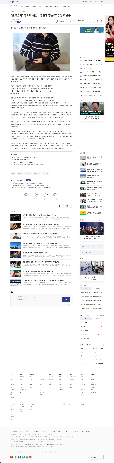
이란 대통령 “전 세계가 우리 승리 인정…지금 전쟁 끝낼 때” (38, 271)
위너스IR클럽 (62, 404)
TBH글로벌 (85, 330)
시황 (11, 379)
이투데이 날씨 (71, 404)
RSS (102, 1)
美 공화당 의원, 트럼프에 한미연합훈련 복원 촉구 (35, 253)
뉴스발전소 (22, 404)
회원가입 (86, 1)
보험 (21, 382)
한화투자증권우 (86, 338)
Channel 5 (52, 404)
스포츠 (11, 419)
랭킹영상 (31, 409)
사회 (82, 374)
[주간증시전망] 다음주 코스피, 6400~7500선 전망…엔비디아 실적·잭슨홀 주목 (44, 280)
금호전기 (85, 326)
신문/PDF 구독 (96, 1)
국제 (60, 374)
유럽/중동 (61, 389)
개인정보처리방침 (35, 431)
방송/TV (12, 409)
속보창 (91, 1)
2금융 (21, 384)
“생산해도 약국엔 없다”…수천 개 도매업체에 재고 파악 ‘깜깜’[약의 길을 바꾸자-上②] (31, 187)
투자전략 (98, 288)
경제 (50, 374)
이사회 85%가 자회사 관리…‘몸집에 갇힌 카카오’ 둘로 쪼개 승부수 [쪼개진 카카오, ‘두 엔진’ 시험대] (94, 207)
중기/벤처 (64, 6)
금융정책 (22, 377)
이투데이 (12, 11)
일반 (69, 6)
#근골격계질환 (37, 173)
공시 (11, 377)
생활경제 (51, 382)
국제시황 (12, 397)
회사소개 (21, 431)
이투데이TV (32, 404)
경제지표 (51, 379)
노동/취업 (83, 384)
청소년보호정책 (45, 431)
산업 (15, 6)
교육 (82, 379)
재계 (22, 6)
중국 (60, 384)
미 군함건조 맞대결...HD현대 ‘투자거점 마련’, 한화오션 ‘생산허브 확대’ (94, 171)
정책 (31, 382)
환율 (11, 394)
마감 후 (92, 387)
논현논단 (93, 377)
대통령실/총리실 (73, 377)
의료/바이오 (56, 6)
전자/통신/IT (28, 6)
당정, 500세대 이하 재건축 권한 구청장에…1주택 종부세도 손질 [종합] (41, 224)
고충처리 (53, 431)
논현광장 (93, 379)
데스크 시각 (93, 384)
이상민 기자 (13, 21)
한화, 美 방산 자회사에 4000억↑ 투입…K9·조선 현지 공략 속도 (40, 243)
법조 (82, 377)
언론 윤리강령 (30, 444)
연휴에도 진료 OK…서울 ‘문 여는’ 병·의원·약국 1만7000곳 (25, 157)
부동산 (31, 374)
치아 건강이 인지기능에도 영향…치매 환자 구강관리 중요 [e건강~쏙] (28, 183)
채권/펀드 (12, 392)
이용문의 (59, 431)
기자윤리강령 (36, 444)
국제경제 (60, 377)
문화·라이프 (12, 404)
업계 (31, 379)
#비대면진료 (45, 173)
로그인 (82, 1)
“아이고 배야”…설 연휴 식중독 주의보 (21, 160)
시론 (92, 382)
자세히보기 (28, 180)
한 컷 (21, 414)
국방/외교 (72, 382)
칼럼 (92, 389)
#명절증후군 (28, 173)
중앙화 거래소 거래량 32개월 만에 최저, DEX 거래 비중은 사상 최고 (27, 164)
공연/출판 (12, 416)
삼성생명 (85, 334)
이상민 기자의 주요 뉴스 (18, 180)
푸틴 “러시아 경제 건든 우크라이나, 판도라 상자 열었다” (95, 95)
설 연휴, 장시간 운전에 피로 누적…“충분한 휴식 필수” (24, 162)
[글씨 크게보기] (101, 21)
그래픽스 (22, 411)
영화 (11, 411)
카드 (21, 387)
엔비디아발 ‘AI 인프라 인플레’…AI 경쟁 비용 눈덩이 (94, 87)
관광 (11, 406)
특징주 (86, 288)
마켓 (11, 374)
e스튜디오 (32, 406)
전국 (82, 387)
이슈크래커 (22, 406)
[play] (71, 21)
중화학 (39, 6)
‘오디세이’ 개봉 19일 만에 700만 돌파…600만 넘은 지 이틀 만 (39, 215)
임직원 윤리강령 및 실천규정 (46, 444)
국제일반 (60, 379)
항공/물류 (46, 6)
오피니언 (93, 374)
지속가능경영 (81, 404)
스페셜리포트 (42, 404)
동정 (82, 392)
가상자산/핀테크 (23, 389)
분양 (31, 384)
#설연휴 (13, 173)
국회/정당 (72, 379)
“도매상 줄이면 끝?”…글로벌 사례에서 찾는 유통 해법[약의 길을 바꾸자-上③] (30, 185)
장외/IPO (12, 384)
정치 (71, 374)
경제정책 (51, 377)
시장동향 (31, 377)
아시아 (60, 387)
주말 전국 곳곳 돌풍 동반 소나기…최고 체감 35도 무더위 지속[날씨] (41, 262)
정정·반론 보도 (66, 431)
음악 (11, 414)
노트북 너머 (93, 392)
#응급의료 (20, 173)
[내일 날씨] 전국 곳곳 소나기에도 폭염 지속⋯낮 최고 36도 (96, 83)
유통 (51, 6)
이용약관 (28, 431)
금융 (21, 374)
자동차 (34, 6)
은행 (21, 379)
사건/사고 (83, 382)
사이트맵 (88, 431)
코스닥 (97, 318)
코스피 (86, 318)
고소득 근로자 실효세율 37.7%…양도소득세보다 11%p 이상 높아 (40, 234)
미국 (60, 382)
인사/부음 (83, 389)
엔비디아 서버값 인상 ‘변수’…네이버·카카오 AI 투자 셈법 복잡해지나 (98, 64)
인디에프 (85, 322)
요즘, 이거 (22, 409)
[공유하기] (90, 21)
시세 (11, 382)
